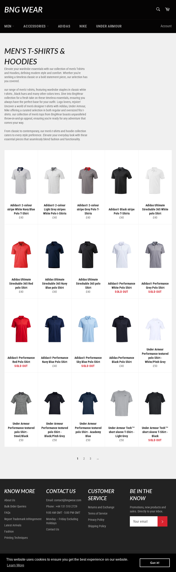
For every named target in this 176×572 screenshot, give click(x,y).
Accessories (35, 26)
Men (8, 26)
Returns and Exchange (101, 507)
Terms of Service (98, 513)
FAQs (7, 512)
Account (166, 26)
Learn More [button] (15, 565)
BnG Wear (23, 9)
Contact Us (52, 529)
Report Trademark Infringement (22, 519)
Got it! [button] (154, 562)
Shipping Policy (97, 526)
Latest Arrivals (12, 525)
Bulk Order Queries (15, 506)
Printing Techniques (16, 537)
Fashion (9, 531)
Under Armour (109, 26)
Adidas (64, 26)
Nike (83, 26)
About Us (9, 500)
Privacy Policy (96, 519)
